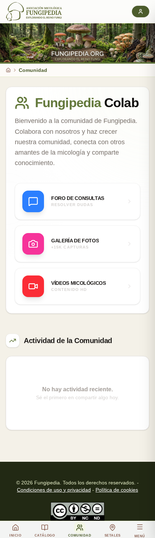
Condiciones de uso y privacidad (54, 490)
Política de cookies (117, 490)
